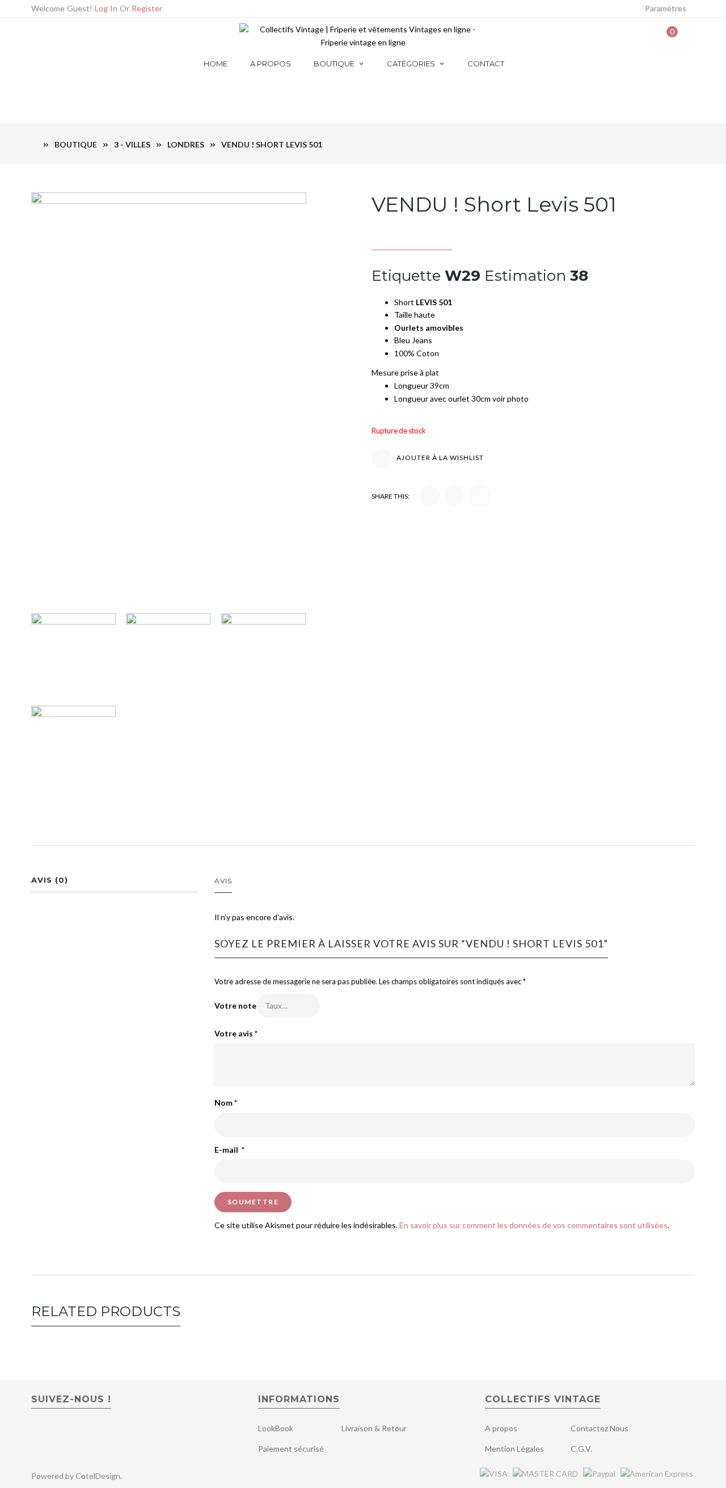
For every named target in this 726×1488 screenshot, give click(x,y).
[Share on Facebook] (430, 496)
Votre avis (236, 1033)
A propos (501, 1428)
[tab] (114, 883)
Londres (185, 144)
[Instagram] (110, 36)
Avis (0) (49, 879)
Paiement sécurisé (291, 1448)
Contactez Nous (599, 1428)
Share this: (391, 496)
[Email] (57, 36)
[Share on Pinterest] (455, 496)
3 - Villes (132, 144)
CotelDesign (97, 1476)
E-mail (229, 1149)
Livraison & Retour (374, 1428)
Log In (106, 8)
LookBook (275, 1428)
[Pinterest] (92, 36)
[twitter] (58, 1432)
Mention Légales (514, 1448)
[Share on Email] (480, 496)
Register (147, 8)
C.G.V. (581, 1448)
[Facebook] (75, 36)
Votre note (235, 1005)
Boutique (75, 144)
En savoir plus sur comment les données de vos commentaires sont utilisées (533, 1225)
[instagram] (81, 1432)
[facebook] (39, 1432)
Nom (225, 1102)
